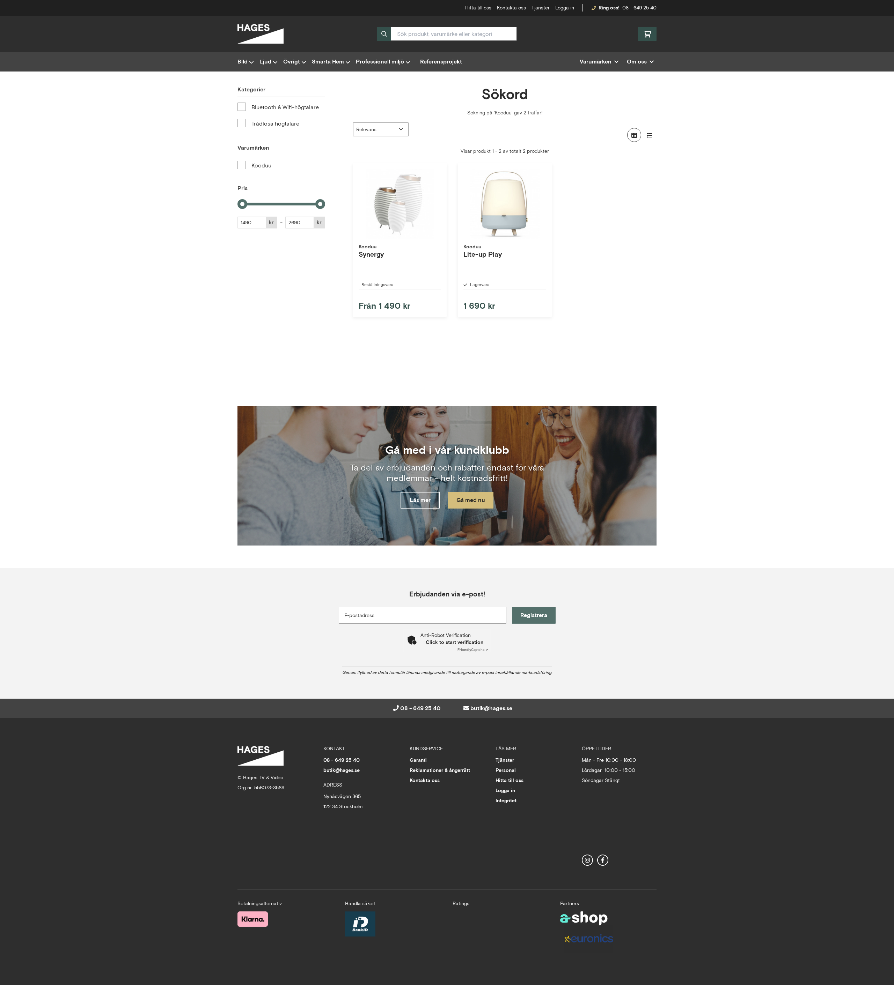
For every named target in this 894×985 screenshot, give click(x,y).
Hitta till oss (509, 780)
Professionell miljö (380, 61)
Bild (242, 61)
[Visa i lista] (650, 135)
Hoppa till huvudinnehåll (444, 9)
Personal (506, 770)
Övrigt (291, 61)
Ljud (265, 61)
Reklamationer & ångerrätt (440, 770)
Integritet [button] (506, 800)
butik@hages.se (491, 708)
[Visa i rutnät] (634, 135)
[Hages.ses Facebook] (602, 860)
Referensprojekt (441, 61)
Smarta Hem (328, 61)
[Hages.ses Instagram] (587, 860)
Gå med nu (470, 500)
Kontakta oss (511, 7)
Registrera (533, 615)
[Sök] (384, 34)
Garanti (418, 760)
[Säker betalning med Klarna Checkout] (252, 919)
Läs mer (420, 500)
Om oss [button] (637, 61)
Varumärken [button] (595, 61)
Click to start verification (454, 642)
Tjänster (541, 7)
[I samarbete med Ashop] (584, 918)
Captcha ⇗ (472, 650)
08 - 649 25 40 (639, 7)
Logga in (564, 7)
